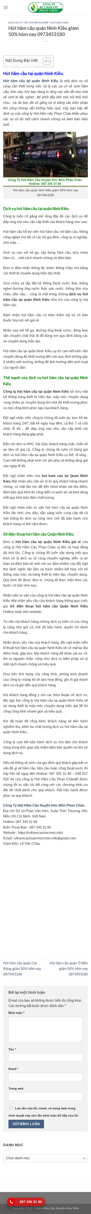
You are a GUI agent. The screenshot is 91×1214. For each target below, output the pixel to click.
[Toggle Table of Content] (44, 61)
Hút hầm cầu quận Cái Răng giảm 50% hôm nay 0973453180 (22, 968)
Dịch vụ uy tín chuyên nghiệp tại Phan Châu (38, 22)
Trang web (15, 1088)
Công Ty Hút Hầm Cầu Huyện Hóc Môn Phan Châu (43, 805)
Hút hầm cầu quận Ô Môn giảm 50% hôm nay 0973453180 (69, 968)
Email (13, 1069)
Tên (12, 1049)
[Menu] (5, 7)
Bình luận (16, 1012)
